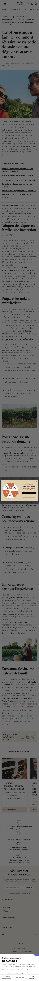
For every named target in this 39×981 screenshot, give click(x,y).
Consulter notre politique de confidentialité (15, 970)
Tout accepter (32, 978)
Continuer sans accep (6, 978)
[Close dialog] (36, 480)
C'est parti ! (29, 493)
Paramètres (19, 978)
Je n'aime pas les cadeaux (28, 496)
